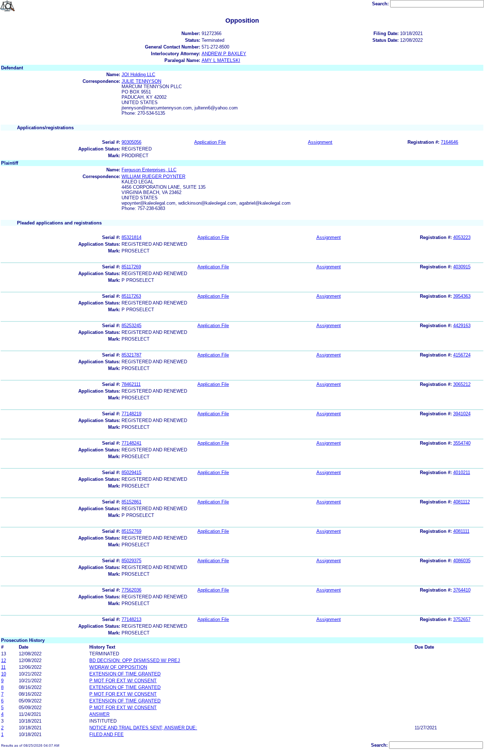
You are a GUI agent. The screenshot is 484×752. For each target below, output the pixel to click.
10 (3, 674)
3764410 (462, 590)
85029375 (131, 560)
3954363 (462, 296)
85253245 (131, 325)
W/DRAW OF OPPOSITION (118, 667)
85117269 (131, 266)
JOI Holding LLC (138, 74)
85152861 (131, 502)
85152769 (131, 531)
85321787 (131, 355)
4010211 (461, 472)
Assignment (320, 142)
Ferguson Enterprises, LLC (149, 169)
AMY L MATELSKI (221, 60)
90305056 (131, 142)
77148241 (131, 443)
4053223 (462, 237)
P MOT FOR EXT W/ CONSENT (123, 680)
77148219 (131, 413)
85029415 (131, 472)
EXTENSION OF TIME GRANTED (125, 674)
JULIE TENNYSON (141, 81)
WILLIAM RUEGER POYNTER (153, 176)
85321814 (131, 237)
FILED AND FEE (106, 734)
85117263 (131, 296)
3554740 (462, 443)
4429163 (462, 325)
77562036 (131, 590)
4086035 (462, 560)
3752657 (462, 619)
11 (3, 667)
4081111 (461, 531)
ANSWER (99, 714)
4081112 (461, 502)
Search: (381, 3)
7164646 (449, 142)
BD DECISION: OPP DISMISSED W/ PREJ (134, 660)
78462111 (131, 384)
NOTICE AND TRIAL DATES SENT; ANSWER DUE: (143, 727)
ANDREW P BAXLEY (224, 53)
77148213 (131, 619)
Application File (210, 142)
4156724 (462, 355)
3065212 (462, 384)
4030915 (462, 266)
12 (3, 660)
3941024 (462, 413)
